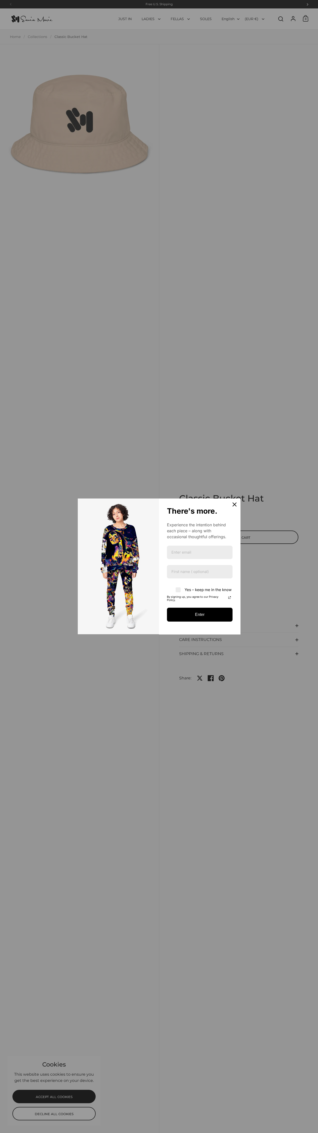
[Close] (234, 504)
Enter (199, 614)
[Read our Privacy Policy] (230, 597)
